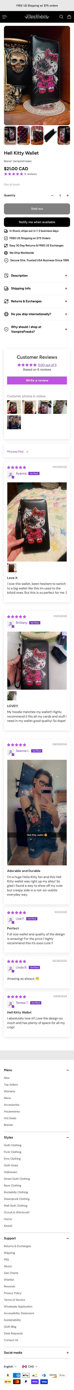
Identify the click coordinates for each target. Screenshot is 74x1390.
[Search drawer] (61, 16)
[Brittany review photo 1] (37, 660)
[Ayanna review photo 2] (12, 567)
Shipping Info (21, 288)
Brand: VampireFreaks (18, 161)
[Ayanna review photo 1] (37, 522)
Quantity (9, 195)
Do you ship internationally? (31, 314)
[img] (16, 467)
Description (19, 275)
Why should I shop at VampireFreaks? (26, 329)
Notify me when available (37, 222)
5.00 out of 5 (47, 365)
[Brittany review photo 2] (12, 696)
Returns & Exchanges (26, 301)
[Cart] (69, 16)
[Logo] (37, 16)
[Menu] (5, 16)
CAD (31, 1366)
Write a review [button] (37, 380)
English (8, 1366)
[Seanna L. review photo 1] (37, 813)
